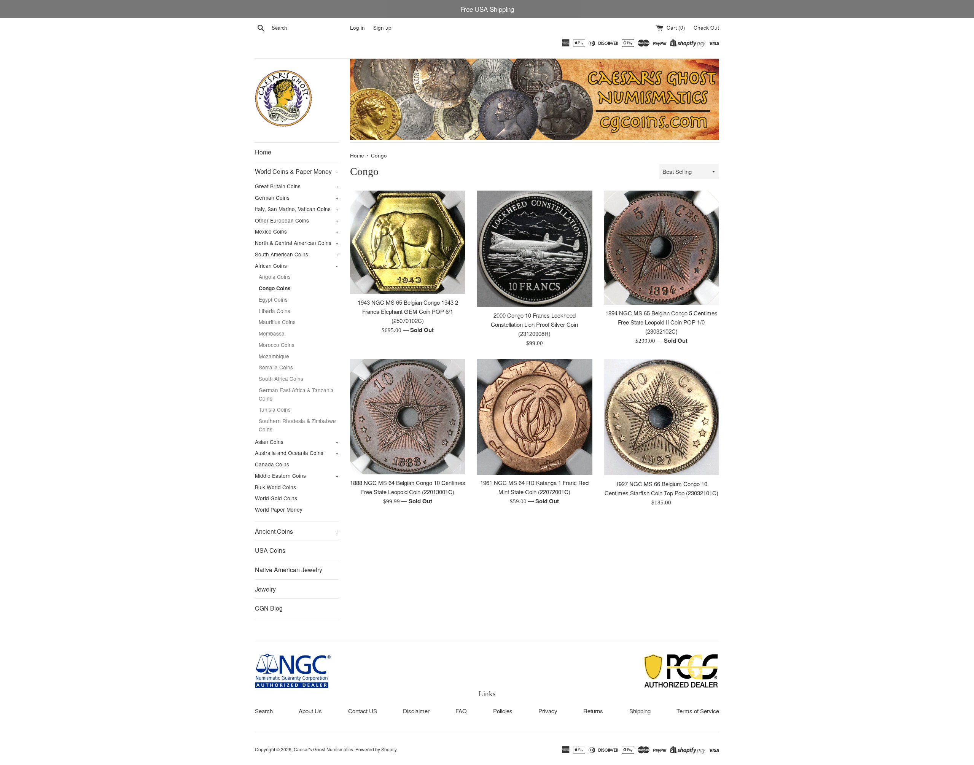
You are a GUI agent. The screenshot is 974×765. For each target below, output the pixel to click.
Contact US (362, 711)
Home (263, 152)
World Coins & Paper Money (296, 171)
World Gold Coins (276, 498)
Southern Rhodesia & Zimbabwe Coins (297, 425)
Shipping (640, 711)
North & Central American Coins (297, 243)
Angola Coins (275, 276)
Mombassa (272, 333)
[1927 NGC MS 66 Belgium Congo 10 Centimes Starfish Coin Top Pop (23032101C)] (661, 417)
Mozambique (274, 356)
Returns (593, 711)
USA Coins (270, 550)
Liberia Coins (274, 311)
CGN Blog (269, 608)
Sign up (382, 27)
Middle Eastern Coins (297, 475)
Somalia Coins (276, 367)
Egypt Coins (273, 299)
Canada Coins (272, 464)
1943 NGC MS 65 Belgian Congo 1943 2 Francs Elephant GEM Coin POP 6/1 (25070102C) (408, 311)
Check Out (706, 27)
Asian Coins (297, 441)
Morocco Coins (276, 344)
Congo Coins (275, 288)
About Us (310, 711)
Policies (502, 711)
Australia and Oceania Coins (297, 452)
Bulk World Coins (275, 487)
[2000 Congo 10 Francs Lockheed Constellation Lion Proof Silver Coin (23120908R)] (534, 249)
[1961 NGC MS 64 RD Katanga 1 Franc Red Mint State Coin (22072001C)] (534, 416)
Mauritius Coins (277, 322)
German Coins (297, 197)
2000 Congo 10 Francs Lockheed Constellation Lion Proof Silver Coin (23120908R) (534, 324)
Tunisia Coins (275, 409)
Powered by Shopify (376, 749)
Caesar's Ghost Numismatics (323, 749)
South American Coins (297, 254)
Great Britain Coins (297, 186)
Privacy (547, 711)
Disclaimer (416, 711)
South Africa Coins (281, 378)
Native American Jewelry (288, 569)
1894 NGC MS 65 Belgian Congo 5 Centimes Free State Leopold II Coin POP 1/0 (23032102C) (661, 322)
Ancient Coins (297, 531)
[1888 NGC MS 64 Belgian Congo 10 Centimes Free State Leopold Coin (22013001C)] (407, 416)
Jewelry (265, 589)
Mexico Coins (297, 231)
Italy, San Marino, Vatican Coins (297, 209)
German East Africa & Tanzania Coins (296, 394)
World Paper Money (278, 509)
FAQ (461, 711)
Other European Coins (297, 220)
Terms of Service (697, 711)
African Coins (296, 265)
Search (264, 711)
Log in (357, 27)
